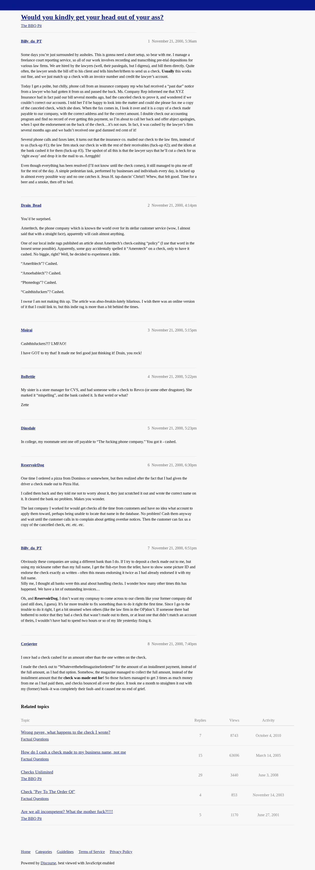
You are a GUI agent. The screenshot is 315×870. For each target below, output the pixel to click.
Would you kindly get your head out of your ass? (92, 17)
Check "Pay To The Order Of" (48, 791)
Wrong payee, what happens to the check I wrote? (65, 732)
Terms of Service (92, 852)
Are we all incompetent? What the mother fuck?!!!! (67, 811)
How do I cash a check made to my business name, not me (73, 752)
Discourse (48, 863)
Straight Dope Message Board (25, 5)
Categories (43, 852)
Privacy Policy (121, 852)
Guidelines (65, 852)
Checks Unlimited (37, 772)
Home (26, 852)
